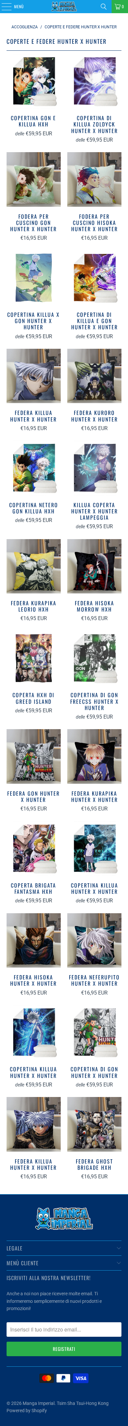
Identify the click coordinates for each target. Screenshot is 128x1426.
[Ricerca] (103, 6)
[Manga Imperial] (64, 6)
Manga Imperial (38, 1403)
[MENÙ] (3, 6)
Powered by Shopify (27, 1410)
